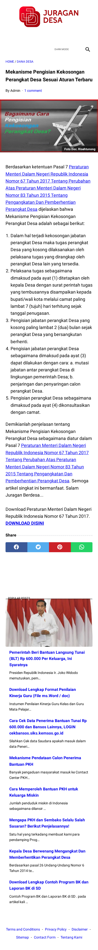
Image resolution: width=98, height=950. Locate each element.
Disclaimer (80, 929)
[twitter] (43, 36)
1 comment (33, 91)
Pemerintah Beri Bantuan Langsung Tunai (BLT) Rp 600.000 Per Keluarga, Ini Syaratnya (47, 658)
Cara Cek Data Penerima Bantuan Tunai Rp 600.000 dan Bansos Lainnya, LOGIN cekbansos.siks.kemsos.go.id (48, 727)
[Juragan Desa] (49, 16)
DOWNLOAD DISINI (25, 523)
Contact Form (45, 937)
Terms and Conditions (23, 929)
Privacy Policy (56, 929)
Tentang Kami (71, 937)
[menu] (9, 49)
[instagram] (66, 36)
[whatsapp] (82, 547)
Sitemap (22, 937)
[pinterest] (60, 547)
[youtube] (55, 36)
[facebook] (31, 36)
